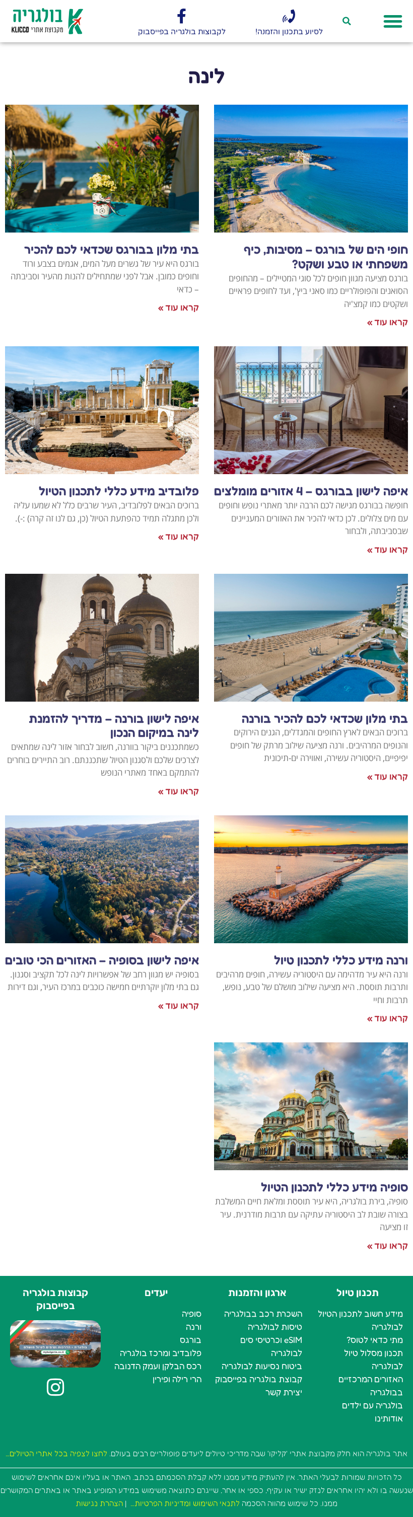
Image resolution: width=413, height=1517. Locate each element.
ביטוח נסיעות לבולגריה (262, 1365)
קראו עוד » (387, 321)
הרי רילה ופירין (177, 1379)
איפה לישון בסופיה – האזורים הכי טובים (102, 960)
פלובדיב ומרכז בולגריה (160, 1352)
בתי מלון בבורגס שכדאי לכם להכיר (111, 249)
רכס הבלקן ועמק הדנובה (157, 1365)
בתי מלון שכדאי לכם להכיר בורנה (325, 718)
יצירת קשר (283, 1392)
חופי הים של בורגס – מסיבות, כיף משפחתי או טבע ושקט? (326, 256)
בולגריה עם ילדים (372, 1405)
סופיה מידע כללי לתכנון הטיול (334, 1187)
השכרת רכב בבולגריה (263, 1313)
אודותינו (389, 1418)
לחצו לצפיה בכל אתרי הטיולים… (56, 1453)
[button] (393, 21)
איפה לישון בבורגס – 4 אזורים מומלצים (311, 491)
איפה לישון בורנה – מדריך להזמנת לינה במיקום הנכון (114, 725)
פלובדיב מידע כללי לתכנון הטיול (119, 491)
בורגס (190, 1339)
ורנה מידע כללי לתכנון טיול (341, 960)
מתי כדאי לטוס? (375, 1339)
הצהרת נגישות (99, 1503)
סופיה (191, 1313)
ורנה (193, 1326)
